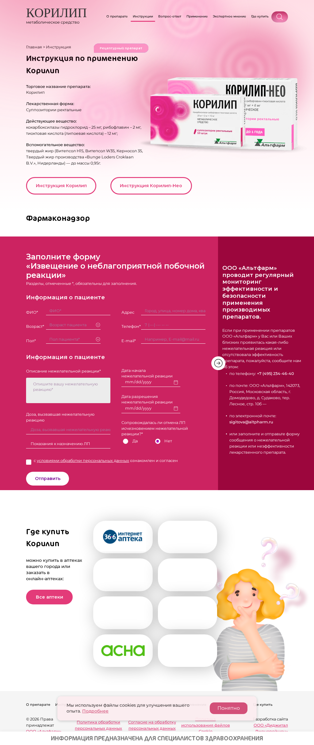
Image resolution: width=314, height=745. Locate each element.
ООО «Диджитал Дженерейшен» (271, 728)
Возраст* (35, 326)
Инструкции (143, 16)
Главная (34, 47)
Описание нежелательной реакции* (63, 371)
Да (135, 441)
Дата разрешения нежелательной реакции (147, 399)
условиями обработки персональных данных (83, 460)
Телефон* (131, 326)
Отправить (47, 478)
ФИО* (32, 312)
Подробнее (95, 711)
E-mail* (128, 340)
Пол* (31, 340)
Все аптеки (49, 597)
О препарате (117, 16)
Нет (168, 441)
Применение (197, 16)
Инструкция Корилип (61, 185)
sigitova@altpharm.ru (251, 422)
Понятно (228, 708)
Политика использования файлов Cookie (205, 725)
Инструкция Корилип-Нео (151, 185)
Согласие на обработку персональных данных (152, 725)
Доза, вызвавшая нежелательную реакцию (60, 417)
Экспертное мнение (229, 16)
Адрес (127, 312)
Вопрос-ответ (169, 16)
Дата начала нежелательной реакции (147, 373)
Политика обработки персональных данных (98, 725)
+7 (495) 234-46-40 (275, 373)
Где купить (260, 16)
